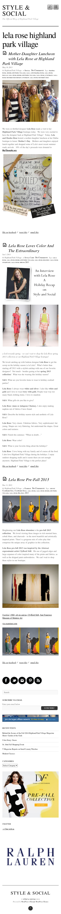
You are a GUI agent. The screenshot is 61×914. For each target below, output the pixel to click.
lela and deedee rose (35, 73)
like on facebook (9, 232)
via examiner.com (9, 623)
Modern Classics (8, 753)
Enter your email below (11, 704)
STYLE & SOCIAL (16, 10)
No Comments (37, 70)
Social (27, 70)
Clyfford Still (21, 490)
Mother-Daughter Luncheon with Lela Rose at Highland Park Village (28, 58)
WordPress (24, 902)
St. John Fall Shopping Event (13, 744)
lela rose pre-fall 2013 (19, 493)
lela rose (32, 490)
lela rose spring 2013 (20, 262)
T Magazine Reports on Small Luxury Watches (20, 749)
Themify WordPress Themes (39, 902)
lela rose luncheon (45, 75)
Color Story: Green (9, 740)
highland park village (16, 73)
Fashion (28, 488)
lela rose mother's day (39, 77)
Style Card (29, 257)
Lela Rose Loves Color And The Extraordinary (31, 248)
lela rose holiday (42, 260)
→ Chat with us (8, 829)
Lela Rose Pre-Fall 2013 (28, 479)
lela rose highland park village (22, 75)
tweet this (23, 232)
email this (34, 232)
